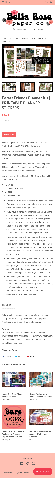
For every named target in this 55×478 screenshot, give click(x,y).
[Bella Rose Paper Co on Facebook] (21, 464)
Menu (7, 2)
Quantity (5, 120)
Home (4, 38)
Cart (51, 2)
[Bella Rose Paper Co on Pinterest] (27, 464)
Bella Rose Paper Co (26, 472)
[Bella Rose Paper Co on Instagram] (33, 464)
